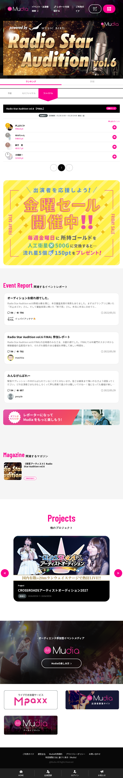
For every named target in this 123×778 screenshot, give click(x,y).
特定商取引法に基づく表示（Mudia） (61, 757)
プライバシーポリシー (75, 754)
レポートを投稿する (61, 8)
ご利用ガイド (80, 8)
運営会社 (41, 754)
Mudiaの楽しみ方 (60, 663)
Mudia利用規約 (55, 754)
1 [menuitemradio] (61, 167)
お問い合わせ (94, 754)
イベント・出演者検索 (40, 8)
